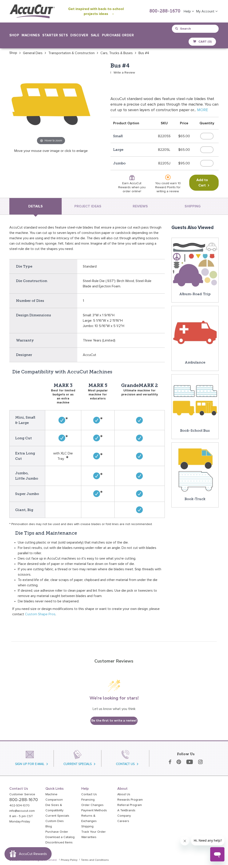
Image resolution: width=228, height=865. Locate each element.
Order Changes (92, 805)
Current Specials (57, 815)
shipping (193, 206)
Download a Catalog (60, 837)
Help (188, 11)
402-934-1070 (19, 805)
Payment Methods (94, 810)
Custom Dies (54, 821)
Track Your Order (93, 831)
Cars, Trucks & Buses (116, 53)
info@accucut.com (22, 810)
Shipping (87, 826)
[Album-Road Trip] (195, 264)
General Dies (33, 53)
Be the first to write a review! (114, 720)
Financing (88, 799)
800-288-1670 (164, 11)
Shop (13, 53)
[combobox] (195, 29)
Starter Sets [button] (55, 35)
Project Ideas (87, 206)
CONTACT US (125, 764)
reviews (140, 206)
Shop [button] (14, 35)
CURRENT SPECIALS (77, 764)
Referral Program (129, 805)
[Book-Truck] (195, 469)
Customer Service (22, 794)
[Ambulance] (195, 332)
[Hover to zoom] (51, 104)
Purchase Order (118, 35)
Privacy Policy (69, 860)
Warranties (88, 837)
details (35, 206)
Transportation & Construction (71, 53)
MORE (202, 110)
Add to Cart (202, 182)
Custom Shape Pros (40, 614)
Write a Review (124, 72)
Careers (123, 821)
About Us (123, 794)
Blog (48, 826)
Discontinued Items (59, 842)
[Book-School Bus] (195, 401)
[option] (13, 52)
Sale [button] (95, 35)
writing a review (168, 191)
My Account (205, 11)
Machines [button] (31, 35)
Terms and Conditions (95, 860)
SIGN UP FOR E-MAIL (29, 764)
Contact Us (89, 794)
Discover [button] (79, 35)
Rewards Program (130, 799)
